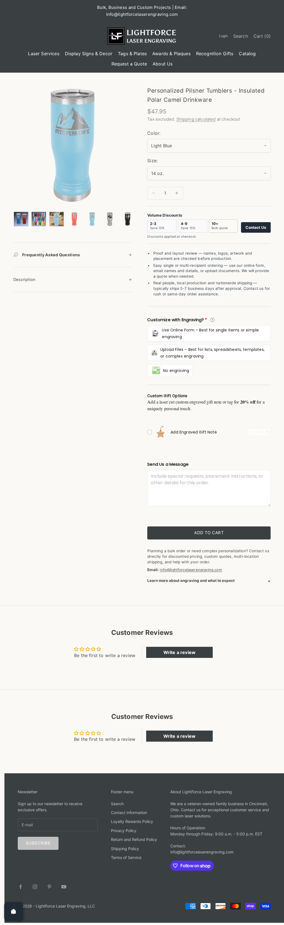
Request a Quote (129, 64)
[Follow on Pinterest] (49, 886)
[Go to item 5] (92, 219)
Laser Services (43, 53)
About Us (163, 64)
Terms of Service (126, 857)
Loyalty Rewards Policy (132, 821)
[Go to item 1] (21, 219)
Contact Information (129, 812)
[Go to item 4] (74, 219)
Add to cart (209, 532)
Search (117, 803)
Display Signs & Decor (88, 53)
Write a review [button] (179, 652)
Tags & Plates (132, 53)
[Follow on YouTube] (64, 886)
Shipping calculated (196, 119)
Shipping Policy (125, 848)
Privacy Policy (123, 830)
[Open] (13, 911)
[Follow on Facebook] (20, 886)
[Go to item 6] (110, 219)
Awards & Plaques (171, 53)
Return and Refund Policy (134, 839)
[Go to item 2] (39, 219)
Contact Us (255, 227)
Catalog (247, 53)
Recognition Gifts (215, 53)
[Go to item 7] (127, 219)
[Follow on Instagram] (35, 886)
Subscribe (38, 843)
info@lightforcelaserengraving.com (191, 569)
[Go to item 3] (56, 219)
